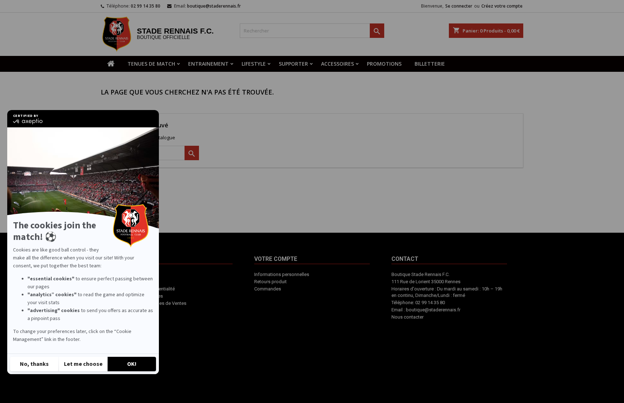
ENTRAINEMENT (208, 63)
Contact (333, 302)
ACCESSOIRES (337, 63)
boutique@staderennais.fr (214, 6)
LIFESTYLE (254, 63)
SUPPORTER (293, 63)
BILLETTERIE (430, 63)
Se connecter (458, 6)
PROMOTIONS (384, 63)
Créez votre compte (502, 6)
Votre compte (302, 306)
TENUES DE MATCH (151, 63)
